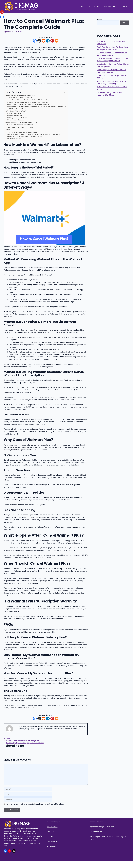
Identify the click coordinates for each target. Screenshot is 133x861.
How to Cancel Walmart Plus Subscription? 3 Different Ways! (28, 100)
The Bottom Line (15, 139)
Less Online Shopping (17, 120)
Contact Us (51, 836)
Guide (8, 739)
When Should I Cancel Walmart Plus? (19, 125)
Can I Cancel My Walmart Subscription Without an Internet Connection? (34, 134)
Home (81, 6)
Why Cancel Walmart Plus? (16, 111)
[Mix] (57, 41)
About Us (50, 831)
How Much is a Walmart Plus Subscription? (21, 95)
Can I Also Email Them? (19, 109)
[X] (39, 41)
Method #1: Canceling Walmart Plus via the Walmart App (28, 102)
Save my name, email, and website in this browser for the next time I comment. (37, 804)
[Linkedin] (48, 41)
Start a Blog (94, 6)
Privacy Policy (52, 827)
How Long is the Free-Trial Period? (20, 97)
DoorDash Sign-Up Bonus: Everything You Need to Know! (25, 743)
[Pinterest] (52, 41)
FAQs (8, 130)
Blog (125, 6)
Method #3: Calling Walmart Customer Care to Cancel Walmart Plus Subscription (37, 107)
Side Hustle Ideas (110, 6)
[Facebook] (35, 41)
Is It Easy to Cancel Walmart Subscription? (24, 132)
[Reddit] (44, 41)
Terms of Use (52, 841)
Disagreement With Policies (18, 118)
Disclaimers (51, 846)
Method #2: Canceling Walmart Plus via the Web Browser (29, 104)
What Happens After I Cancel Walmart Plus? (22, 122)
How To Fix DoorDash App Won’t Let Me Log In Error (22, 741)
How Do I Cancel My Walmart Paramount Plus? (25, 136)
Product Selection (15, 115)
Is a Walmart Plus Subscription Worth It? (20, 127)
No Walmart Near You (16, 113)
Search (99, 19)
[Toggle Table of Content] (64, 92)
